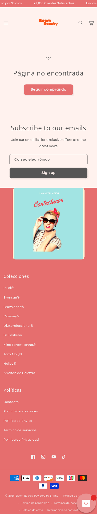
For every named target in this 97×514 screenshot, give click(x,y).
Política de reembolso (77, 495)
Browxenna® (14, 307)
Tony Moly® (13, 354)
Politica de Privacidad (21, 439)
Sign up (48, 173)
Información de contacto (63, 510)
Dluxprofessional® (18, 325)
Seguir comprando (48, 89)
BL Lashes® (13, 335)
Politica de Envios (18, 420)
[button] (6, 23)
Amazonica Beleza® (20, 373)
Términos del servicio (67, 503)
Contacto (11, 402)
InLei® (9, 288)
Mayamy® (12, 316)
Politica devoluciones (21, 411)
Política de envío (32, 510)
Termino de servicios (20, 430)
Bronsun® (12, 297)
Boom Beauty (24, 495)
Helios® (10, 363)
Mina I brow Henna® (20, 345)
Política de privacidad (35, 503)
